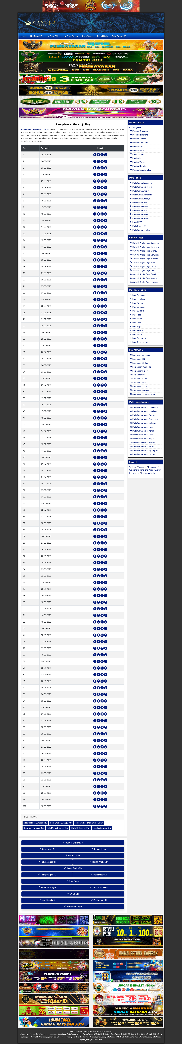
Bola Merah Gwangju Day (57, 828)
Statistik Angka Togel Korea (144, 267)
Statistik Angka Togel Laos (143, 270)
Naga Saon (62, 1034)
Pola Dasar (73, 881)
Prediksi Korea (138, 154)
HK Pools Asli (96, 1040)
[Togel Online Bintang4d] (54, 977)
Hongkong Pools (148, 473)
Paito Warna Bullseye (141, 199)
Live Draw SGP (52, 36)
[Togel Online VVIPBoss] (91, 45)
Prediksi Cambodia (140, 143)
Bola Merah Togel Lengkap (143, 394)
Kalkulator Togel (74, 906)
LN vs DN (74, 894)
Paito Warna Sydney (140, 191)
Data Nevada (137, 330)
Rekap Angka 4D (48, 874)
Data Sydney (137, 303)
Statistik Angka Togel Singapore (145, 243)
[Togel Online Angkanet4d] (128, 988)
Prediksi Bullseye (139, 146)
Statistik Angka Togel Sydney (144, 251)
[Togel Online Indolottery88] (128, 977)
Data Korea (137, 319)
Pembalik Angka (48, 887)
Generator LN (48, 849)
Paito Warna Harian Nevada (143, 443)
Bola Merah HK (138, 359)
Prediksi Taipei (138, 162)
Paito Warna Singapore (142, 183)
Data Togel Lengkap (140, 342)
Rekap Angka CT (48, 862)
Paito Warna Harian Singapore (145, 407)
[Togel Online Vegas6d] (54, 954)
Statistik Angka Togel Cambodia (145, 255)
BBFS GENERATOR (74, 842)
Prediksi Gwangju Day (102, 828)
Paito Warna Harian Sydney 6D (145, 450)
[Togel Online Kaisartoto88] (54, 1011)
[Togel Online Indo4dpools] (54, 1022)
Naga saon (152, 467)
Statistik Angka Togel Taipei (144, 274)
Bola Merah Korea (139, 379)
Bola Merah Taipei (139, 386)
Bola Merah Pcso (139, 375)
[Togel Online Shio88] (128, 1011)
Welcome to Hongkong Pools (141, 470)
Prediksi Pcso (138, 150)
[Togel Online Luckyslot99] (128, 931)
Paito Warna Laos (139, 210)
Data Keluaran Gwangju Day (35, 823)
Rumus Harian (99, 849)
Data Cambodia (138, 307)
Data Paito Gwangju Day (34, 828)
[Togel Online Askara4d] (54, 965)
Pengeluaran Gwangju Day (73, 124)
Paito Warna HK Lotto (114, 1037)
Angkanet (42, 1037)
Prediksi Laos (137, 158)
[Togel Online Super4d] (91, 68)
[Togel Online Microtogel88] (54, 920)
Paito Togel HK (135, 127)
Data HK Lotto (128, 1037)
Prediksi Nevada (139, 166)
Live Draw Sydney (70, 36)
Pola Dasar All (100, 874)
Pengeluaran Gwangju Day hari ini (35, 129)
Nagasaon (142, 467)
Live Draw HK (36, 36)
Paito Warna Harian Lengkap (144, 454)
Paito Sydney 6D (119, 36)
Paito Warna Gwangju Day (61, 823)
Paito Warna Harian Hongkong (144, 411)
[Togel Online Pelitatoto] (91, 102)
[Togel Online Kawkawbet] (54, 943)
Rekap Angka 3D (100, 862)
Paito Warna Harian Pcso (142, 427)
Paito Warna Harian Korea (143, 431)
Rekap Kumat (74, 855)
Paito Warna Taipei (140, 214)
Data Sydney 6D (139, 338)
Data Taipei (137, 326)
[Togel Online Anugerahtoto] (128, 965)
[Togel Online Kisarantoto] (91, 90)
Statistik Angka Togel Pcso (143, 263)
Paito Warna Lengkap (141, 230)
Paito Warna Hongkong (142, 187)
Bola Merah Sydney (140, 363)
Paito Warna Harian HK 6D (143, 446)
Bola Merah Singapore (141, 355)
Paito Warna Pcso (139, 203)
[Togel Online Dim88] (91, 56)
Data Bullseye (138, 311)
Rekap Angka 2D (74, 868)
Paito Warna (87, 36)
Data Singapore (138, 295)
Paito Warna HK (42, 1034)
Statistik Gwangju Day (80, 828)
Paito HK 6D (102, 36)
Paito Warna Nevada (140, 218)
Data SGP (106, 1034)
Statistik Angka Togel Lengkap (145, 282)
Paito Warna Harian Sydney (143, 415)
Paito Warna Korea (140, 206)
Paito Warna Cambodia (142, 195)
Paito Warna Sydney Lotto (95, 1037)
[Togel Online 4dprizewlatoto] (54, 999)
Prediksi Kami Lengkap (141, 170)
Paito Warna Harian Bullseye (144, 423)
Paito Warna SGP (89, 1034)
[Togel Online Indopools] (128, 999)
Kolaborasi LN (100, 900)
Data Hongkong (138, 299)
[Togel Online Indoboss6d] (128, 920)
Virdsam (132, 467)
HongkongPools (78, 1037)
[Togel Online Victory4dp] (54, 931)
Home (23, 36)
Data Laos (136, 323)
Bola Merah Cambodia (141, 367)
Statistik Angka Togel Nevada (144, 278)
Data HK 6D (137, 334)
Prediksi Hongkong (140, 135)
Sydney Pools (52, 1037)
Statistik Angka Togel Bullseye (145, 259)
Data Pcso (136, 315)
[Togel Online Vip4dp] (128, 943)
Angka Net (31, 1034)
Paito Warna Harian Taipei (143, 439)
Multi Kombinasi (100, 887)
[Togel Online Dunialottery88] (128, 954)
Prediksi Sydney (139, 139)
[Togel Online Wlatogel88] (54, 988)
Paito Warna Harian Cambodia (145, 419)
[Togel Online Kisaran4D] (91, 79)
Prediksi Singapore (140, 131)
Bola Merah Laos (139, 383)
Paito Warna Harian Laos (142, 435)
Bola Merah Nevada (140, 390)
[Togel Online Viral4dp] (91, 113)
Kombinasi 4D (48, 900)
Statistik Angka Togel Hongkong (145, 247)
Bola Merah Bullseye (140, 371)
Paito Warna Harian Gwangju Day (89, 823)
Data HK (99, 1034)
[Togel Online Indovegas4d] (128, 1022)
